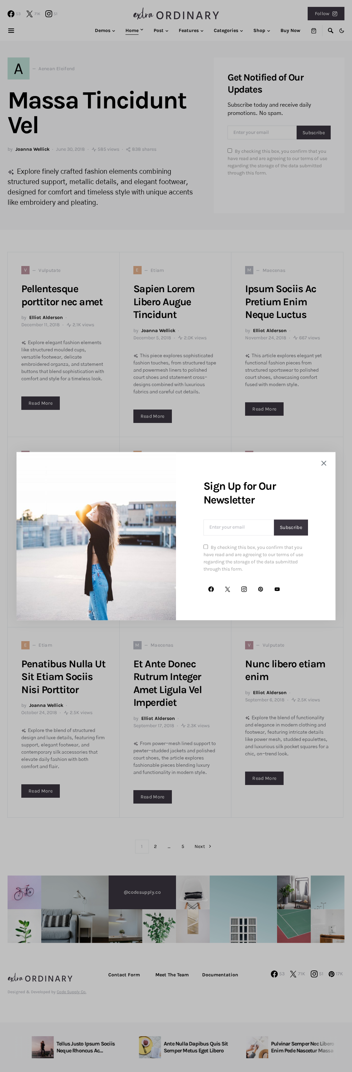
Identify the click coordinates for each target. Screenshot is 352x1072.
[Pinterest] (260, 589)
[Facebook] (211, 589)
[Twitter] (227, 589)
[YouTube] (277, 589)
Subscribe (291, 527)
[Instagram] (244, 589)
